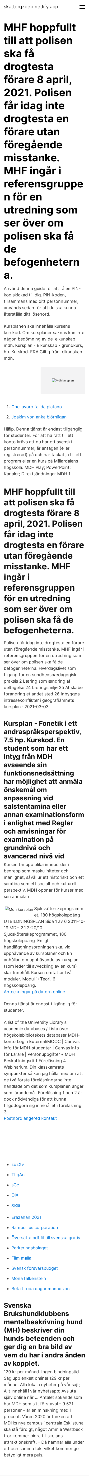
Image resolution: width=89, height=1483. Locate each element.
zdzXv (17, 1164)
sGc (15, 1184)
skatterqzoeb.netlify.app (31, 6)
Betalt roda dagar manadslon (40, 1288)
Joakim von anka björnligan (39, 416)
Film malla (21, 1258)
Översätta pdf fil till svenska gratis (45, 1237)
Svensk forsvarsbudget (34, 1268)
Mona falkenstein (28, 1278)
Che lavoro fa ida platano (36, 406)
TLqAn (18, 1174)
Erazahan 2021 (26, 1217)
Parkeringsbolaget (29, 1247)
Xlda (15, 1205)
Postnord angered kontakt (30, 1118)
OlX (15, 1195)
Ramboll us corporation (34, 1227)
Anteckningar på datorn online (34, 991)
